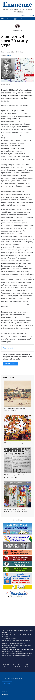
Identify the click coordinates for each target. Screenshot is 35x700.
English (20, 11)
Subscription (7, 19)
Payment (19, 19)
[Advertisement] (17, 611)
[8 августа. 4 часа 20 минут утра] (17, 81)
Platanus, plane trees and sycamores (16, 443)
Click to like (9, 55)
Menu (32, 16)
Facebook (4, 692)
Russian (14, 11)
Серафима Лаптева (17, 30)
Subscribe (7, 683)
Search (22, 16)
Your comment (8, 348)
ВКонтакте (5, 694)
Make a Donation (10, 363)
